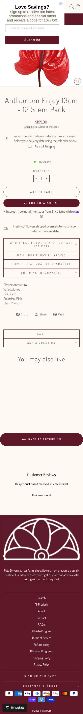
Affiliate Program (41, 631)
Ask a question (41, 342)
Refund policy (41, 645)
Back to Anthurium (44, 439)
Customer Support (40, 686)
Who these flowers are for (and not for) (41, 244)
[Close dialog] (61, 4)
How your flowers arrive (41, 255)
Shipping (29, 126)
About (41, 611)
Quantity (41, 171)
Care (41, 334)
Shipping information (41, 272)
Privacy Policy (41, 664)
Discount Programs (41, 651)
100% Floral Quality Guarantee (41, 263)
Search (41, 598)
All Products (42, 604)
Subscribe (32, 40)
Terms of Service (41, 638)
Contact (41, 618)
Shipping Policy (41, 658)
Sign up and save (40, 676)
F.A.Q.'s (42, 624)
